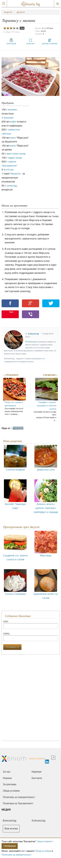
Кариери (36, 771)
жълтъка (8, 169)
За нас (6, 771)
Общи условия (43, 850)
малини (12, 109)
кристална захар (16, 153)
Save (11, 312)
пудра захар (15, 157)
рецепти (8, 12)
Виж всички (11, 828)
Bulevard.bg (9, 820)
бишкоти (15, 173)
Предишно (10, 374)
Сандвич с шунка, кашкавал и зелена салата (46, 405)
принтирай (11, 43)
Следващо (50, 374)
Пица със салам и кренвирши (14, 403)
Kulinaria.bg (33, 333)
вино (13, 137)
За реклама (9, 784)
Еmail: (6, 633)
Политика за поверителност (17, 854)
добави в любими (49, 43)
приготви (30, 43)
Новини (7, 778)
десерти (21, 12)
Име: (6, 621)
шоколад (12, 185)
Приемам (10, 846)
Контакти (37, 778)
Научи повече (44, 841)
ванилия (8, 117)
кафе (13, 121)
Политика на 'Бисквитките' (18, 803)
